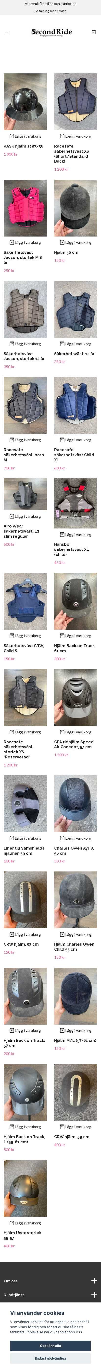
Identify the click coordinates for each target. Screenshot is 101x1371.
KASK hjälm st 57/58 (23, 146)
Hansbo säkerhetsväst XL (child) (71, 549)
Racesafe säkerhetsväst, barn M (24, 455)
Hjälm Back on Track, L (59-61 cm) (24, 1139)
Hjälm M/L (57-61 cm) (75, 1040)
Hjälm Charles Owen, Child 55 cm (74, 947)
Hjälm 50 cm (66, 252)
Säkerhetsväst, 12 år (74, 354)
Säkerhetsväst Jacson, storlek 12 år (24, 356)
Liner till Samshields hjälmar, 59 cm (24, 851)
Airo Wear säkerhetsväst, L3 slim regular (21, 531)
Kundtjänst (14, 1294)
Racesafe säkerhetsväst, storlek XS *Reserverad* (19, 749)
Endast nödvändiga (50, 1358)
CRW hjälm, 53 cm (21, 944)
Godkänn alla (50, 1346)
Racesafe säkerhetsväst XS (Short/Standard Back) (71, 154)
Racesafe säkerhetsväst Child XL (74, 455)
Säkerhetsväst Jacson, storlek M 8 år (23, 257)
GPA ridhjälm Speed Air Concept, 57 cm (74, 744)
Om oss (11, 1280)
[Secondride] (51, 33)
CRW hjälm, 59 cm (71, 1136)
